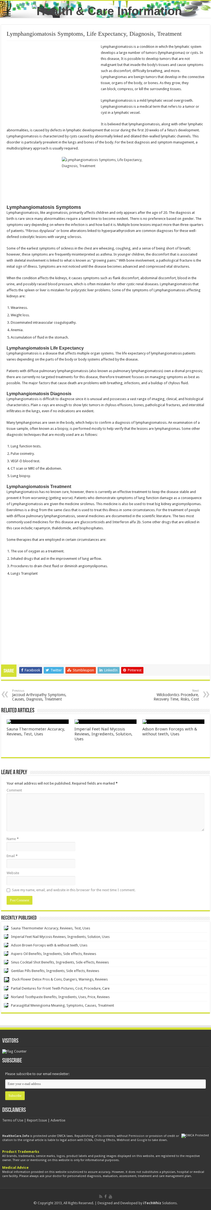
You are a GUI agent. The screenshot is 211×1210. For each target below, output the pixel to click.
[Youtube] (110, 1196)
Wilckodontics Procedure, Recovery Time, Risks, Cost (176, 695)
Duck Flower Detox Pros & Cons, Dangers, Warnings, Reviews (60, 979)
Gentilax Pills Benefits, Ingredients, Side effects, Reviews (55, 971)
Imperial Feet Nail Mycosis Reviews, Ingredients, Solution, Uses (103, 734)
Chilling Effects (104, 1140)
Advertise (58, 1120)
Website (13, 873)
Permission (137, 1136)
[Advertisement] (53, 83)
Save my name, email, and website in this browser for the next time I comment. (73, 890)
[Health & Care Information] (107, 10)
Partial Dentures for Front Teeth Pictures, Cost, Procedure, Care (60, 988)
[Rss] (101, 1196)
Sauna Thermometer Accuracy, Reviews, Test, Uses (36, 731)
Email (12, 856)
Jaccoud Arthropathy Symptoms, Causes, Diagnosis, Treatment (39, 695)
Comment (14, 790)
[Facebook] (105, 1196)
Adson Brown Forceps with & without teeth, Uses (169, 731)
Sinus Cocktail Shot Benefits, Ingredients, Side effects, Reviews (60, 962)
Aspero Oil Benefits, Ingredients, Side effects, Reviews (53, 954)
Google (142, 1140)
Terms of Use (12, 1120)
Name (13, 839)
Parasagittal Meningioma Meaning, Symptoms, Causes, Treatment (62, 1005)
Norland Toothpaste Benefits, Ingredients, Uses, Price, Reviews (60, 997)
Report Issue (37, 1120)
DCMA (88, 1140)
